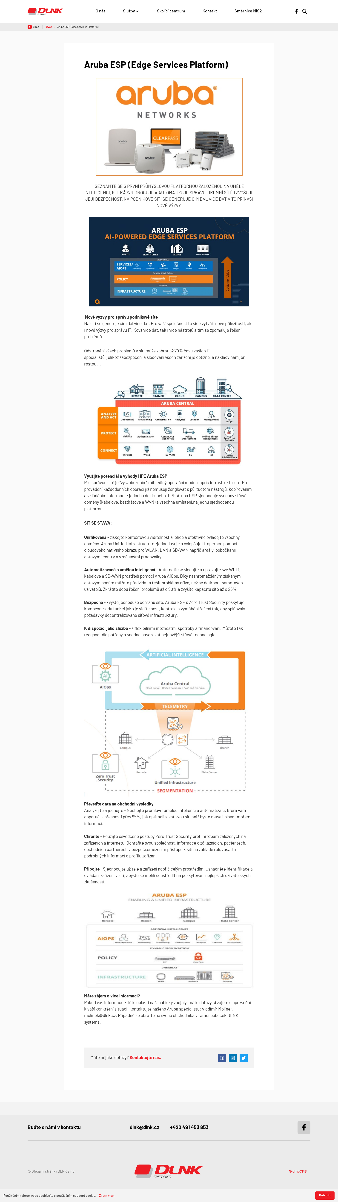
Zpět (36, 27)
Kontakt (210, 11)
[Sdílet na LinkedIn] (233, 1058)
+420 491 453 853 (189, 1127)
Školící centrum (171, 11)
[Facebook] (296, 11)
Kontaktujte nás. (145, 1058)
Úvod (49, 27)
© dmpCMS (298, 1171)
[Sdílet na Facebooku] (222, 1058)
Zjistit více (106, 1195)
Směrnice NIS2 (248, 11)
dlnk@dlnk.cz (144, 1127)
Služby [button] (129, 11)
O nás (101, 11)
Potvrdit (325, 1195)
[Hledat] (304, 11)
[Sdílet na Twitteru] (244, 1058)
